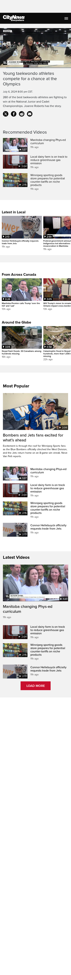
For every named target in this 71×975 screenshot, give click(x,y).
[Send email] (29, 114)
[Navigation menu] (66, 18)
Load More (35, 686)
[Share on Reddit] (21, 114)
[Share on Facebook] (13, 114)
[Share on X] (5, 114)
